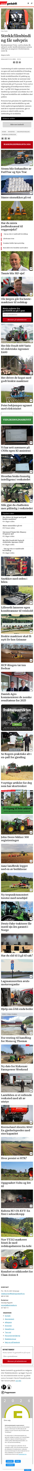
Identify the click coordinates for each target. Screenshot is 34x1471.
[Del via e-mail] (19, 62)
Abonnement (9, 1319)
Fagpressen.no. (23, 1454)
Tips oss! (8, 1332)
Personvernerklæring (12, 1336)
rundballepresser (9, 134)
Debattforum (9, 1329)
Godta (17, 1461)
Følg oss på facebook (12, 1342)
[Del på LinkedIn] (17, 62)
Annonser (8, 1326)
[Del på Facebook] (14, 62)
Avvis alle (9, 1461)
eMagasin (8, 1322)
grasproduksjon (23, 131)
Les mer (18, 1381)
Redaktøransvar (10, 1339)
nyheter (11, 131)
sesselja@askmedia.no (9, 1305)
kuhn (4, 131)
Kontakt (7, 1316)
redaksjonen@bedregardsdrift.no (13, 1294)
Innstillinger (27, 1469)
